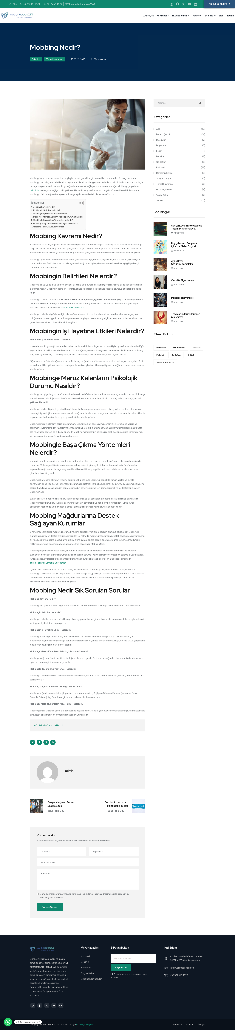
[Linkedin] (195, 4)
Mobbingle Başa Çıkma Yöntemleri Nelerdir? (53, 220)
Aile (158, 128)
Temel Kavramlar (54, 59)
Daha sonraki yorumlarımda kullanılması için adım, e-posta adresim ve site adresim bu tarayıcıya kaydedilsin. (84, 895)
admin (69, 771)
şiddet (191, 355)
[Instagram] (171, 4)
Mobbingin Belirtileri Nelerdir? (46, 210)
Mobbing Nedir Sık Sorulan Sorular (48, 226)
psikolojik (34, 190)
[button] (8, 1022)
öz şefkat (161, 161)
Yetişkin (160, 200)
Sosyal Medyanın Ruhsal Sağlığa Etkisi (60, 804)
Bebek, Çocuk (163, 134)
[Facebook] (177, 4)
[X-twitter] (183, 4)
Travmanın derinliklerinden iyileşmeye (185, 315)
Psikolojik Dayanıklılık (182, 297)
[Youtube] (189, 4)
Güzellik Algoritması (182, 280)
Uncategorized (164, 189)
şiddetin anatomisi (165, 362)
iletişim (160, 156)
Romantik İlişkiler (164, 172)
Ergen (159, 150)
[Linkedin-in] (54, 1005)
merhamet (161, 347)
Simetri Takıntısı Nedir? (72, 307)
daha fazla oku (55, 811)
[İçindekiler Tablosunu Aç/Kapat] (80, 203)
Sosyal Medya (163, 178)
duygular (161, 139)
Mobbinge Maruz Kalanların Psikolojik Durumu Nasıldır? (58, 216)
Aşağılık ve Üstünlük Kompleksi (182, 262)
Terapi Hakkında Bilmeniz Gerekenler (48, 562)
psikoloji (160, 355)
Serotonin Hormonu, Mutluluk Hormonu (116, 804)
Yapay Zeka (162, 194)
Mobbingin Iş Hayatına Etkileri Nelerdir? (51, 213)
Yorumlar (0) (100, 59)
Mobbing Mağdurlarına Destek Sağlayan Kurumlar (55, 223)
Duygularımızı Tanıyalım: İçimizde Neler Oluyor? (184, 245)
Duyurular (161, 145)
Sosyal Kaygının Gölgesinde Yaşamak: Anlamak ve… (186, 227)
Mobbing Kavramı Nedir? (44, 207)
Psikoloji (36, 59)
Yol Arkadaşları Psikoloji (49, 725)
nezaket (196, 347)
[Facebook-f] (40, 1005)
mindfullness (179, 347)
